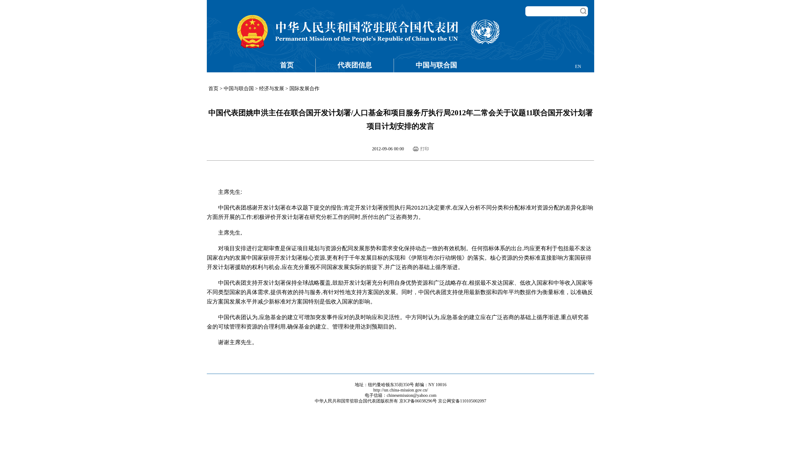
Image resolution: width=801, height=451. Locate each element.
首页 (287, 65)
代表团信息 (355, 65)
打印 (424, 149)
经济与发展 (271, 88)
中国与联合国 (436, 65)
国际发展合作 (304, 88)
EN (578, 66)
